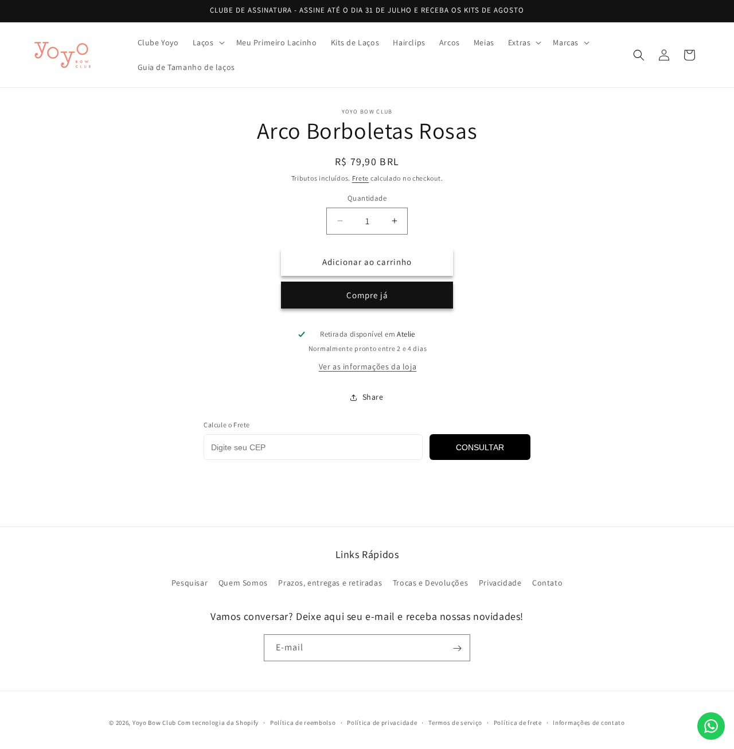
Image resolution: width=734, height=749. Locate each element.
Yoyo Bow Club (154, 723)
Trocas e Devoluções (430, 582)
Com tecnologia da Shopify (218, 723)
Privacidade (500, 582)
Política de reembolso (303, 722)
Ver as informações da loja (368, 366)
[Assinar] (457, 648)
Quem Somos (243, 582)
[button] (207, 42)
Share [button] (373, 397)
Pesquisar (189, 582)
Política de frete (518, 722)
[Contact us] (711, 726)
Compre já (367, 295)
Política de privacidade (382, 722)
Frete (360, 178)
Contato (547, 582)
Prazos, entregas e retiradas (330, 582)
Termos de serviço (455, 722)
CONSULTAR (480, 447)
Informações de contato (588, 722)
